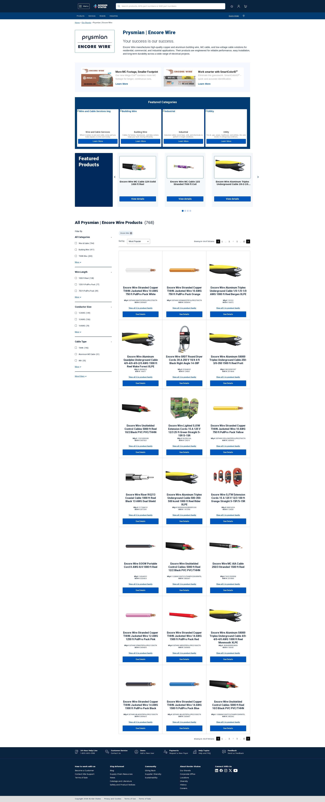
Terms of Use (130, 799)
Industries (114, 16)
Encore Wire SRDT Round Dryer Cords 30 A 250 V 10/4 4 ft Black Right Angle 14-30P (184, 360)
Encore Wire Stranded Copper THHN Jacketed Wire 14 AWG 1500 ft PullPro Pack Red (184, 636)
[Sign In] (238, 6)
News (112, 777)
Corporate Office (187, 774)
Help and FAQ (205, 753)
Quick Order (234, 16)
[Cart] (245, 6)
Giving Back (150, 770)
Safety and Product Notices (122, 784)
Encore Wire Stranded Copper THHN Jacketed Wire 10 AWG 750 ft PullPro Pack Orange (184, 291)
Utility (226, 132)
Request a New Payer (178, 753)
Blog (112, 770)
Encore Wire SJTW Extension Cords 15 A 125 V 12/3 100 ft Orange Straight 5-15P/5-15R (228, 498)
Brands (102, 16)
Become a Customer (84, 770)
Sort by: (122, 241)
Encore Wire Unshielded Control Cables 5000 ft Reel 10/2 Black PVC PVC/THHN (141, 429)
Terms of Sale (81, 777)
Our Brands (86, 23)
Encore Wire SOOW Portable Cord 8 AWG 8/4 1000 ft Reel (140, 565)
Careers (183, 788)
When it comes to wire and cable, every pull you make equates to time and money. (98, 136)
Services (91, 16)
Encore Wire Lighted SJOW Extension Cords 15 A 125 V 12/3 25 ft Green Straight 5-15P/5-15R (184, 430)
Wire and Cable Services (98, 132)
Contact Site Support (84, 774)
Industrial (183, 132)
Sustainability (151, 777)
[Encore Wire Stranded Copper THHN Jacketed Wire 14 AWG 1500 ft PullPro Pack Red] (184, 615)
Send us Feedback (236, 753)
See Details (140, 314)
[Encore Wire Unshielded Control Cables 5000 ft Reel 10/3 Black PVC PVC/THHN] (228, 684)
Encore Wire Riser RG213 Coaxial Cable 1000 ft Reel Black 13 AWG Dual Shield (140, 498)
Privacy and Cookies (112, 799)
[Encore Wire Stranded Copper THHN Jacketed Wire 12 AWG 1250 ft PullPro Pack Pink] (140, 615)
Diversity (184, 781)
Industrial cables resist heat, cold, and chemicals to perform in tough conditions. (183, 136)
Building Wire (140, 132)
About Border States (190, 766)
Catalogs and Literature (121, 781)
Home (77, 23)
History (183, 784)
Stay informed (117, 766)
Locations (184, 777)
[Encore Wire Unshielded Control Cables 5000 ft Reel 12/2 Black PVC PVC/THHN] (184, 546)
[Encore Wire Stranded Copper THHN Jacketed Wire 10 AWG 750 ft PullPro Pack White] (140, 270)
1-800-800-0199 (87, 753)
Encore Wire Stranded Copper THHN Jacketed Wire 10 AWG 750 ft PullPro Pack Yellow (228, 429)
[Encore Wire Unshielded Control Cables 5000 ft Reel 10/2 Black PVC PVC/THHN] (140, 408)
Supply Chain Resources (121, 774)
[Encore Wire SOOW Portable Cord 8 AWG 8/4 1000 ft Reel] (140, 546)
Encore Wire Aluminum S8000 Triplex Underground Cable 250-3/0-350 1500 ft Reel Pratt (228, 360)
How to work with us (85, 766)
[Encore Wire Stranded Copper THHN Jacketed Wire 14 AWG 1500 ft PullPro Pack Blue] (184, 684)
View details (137, 199)
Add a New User (147, 753)
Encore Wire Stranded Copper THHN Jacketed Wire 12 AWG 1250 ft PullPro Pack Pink (140, 636)
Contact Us (116, 753)
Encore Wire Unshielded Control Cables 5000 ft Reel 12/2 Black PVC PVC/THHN (184, 567)
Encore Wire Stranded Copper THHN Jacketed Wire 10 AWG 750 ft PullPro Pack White (140, 291)
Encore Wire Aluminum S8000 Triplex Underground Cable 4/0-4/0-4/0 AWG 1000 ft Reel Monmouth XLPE (228, 637)
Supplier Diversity (153, 774)
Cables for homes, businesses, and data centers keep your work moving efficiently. (141, 136)
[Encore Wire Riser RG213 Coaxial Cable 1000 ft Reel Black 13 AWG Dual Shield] (140, 477)
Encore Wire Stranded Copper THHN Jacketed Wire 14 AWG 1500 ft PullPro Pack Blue (184, 705)
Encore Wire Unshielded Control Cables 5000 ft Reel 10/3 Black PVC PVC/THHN (228, 705)
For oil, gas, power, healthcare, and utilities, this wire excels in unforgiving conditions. (226, 136)
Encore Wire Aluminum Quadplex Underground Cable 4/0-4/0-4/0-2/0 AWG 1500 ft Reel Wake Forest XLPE (141, 361)
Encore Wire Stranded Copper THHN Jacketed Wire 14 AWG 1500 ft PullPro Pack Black (140, 705)
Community (150, 766)
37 (244, 241)
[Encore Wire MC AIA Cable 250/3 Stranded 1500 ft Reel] (228, 546)
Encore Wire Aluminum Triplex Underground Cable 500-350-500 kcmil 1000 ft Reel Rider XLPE (184, 499)
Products (80, 16)
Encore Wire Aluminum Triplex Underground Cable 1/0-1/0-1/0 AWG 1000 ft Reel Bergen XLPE (228, 291)
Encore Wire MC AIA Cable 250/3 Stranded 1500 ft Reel (228, 565)
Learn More (122, 84)
